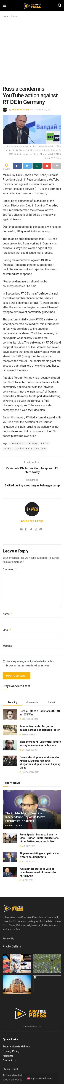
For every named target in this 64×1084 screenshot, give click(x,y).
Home (6, 16)
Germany (32, 443)
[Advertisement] (32, 52)
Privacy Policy (11, 1051)
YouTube (41, 448)
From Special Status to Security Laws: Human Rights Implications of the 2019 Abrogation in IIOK (39, 838)
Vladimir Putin (24, 448)
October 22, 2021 (43, 109)
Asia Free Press (20, 109)
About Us (8, 1055)
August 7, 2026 (28, 846)
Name (7, 613)
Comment (10, 569)
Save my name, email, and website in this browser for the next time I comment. (30, 663)
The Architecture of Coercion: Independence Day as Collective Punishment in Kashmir (25, 817)
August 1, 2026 (28, 861)
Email (7, 629)
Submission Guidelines (16, 1046)
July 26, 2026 (27, 880)
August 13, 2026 (14, 825)
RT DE (44, 443)
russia (8, 448)
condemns (17, 443)
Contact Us (9, 1060)
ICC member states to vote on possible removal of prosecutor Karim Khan (38, 872)
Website (7, 645)
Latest (14, 16)
